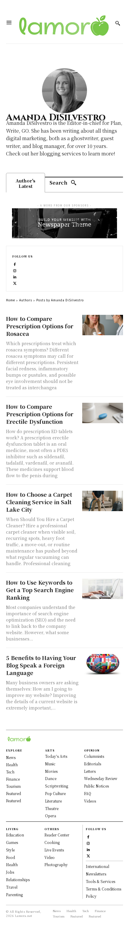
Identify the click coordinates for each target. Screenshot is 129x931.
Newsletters (96, 873)
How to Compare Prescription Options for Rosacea (39, 326)
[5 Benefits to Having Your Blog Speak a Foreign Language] (102, 664)
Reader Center (56, 834)
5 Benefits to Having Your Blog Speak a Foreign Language (41, 665)
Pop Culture (55, 793)
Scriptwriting (56, 785)
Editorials (92, 763)
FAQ (87, 793)
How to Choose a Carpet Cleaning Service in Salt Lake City (39, 501)
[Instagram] (14, 270)
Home (10, 300)
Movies (51, 771)
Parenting (14, 894)
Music (50, 763)
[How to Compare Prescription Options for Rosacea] (102, 325)
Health (12, 864)
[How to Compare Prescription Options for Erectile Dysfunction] (102, 413)
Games (12, 842)
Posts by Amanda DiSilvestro (60, 300)
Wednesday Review (100, 778)
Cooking (52, 842)
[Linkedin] (14, 276)
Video (49, 857)
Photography (56, 864)
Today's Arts (56, 756)
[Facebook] (14, 263)
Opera (50, 815)
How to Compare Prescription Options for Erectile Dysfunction (39, 413)
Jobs (10, 872)
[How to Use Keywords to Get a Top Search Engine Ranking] (102, 589)
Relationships (18, 879)
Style (10, 849)
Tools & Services (100, 881)
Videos (90, 800)
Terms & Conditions (103, 888)
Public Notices (96, 785)
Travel (11, 887)
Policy (91, 896)
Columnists (94, 756)
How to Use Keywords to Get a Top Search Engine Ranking (40, 589)
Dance (50, 778)
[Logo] (62, 23)
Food (10, 857)
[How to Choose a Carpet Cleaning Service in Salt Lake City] (102, 501)
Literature (53, 800)
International (97, 866)
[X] (14, 282)
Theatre (51, 808)
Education (15, 834)
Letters (90, 771)
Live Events (54, 849)
